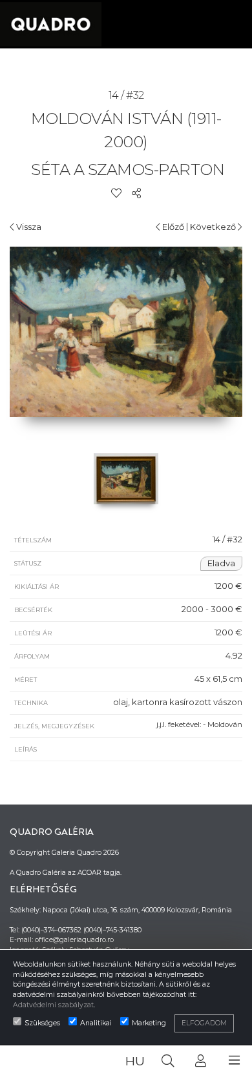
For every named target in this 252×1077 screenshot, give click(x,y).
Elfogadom (204, 1023)
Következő (214, 226)
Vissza (27, 226)
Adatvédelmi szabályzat (53, 1005)
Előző (172, 226)
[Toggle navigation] (234, 1060)
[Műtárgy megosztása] (136, 193)
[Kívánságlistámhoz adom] (116, 193)
